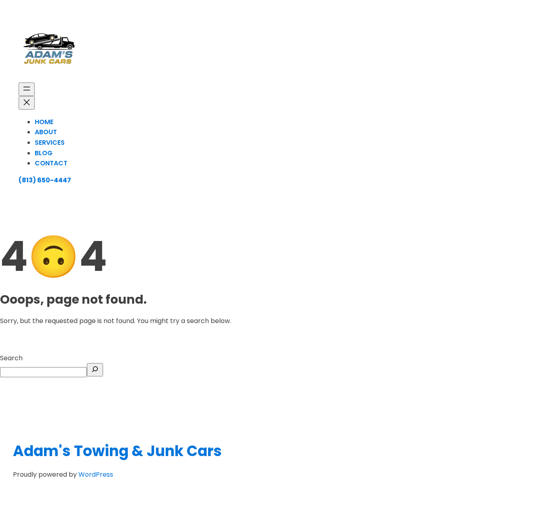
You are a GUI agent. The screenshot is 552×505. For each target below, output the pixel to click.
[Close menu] (27, 103)
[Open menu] (27, 89)
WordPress (95, 474)
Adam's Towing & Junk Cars (117, 451)
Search (11, 358)
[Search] (95, 369)
